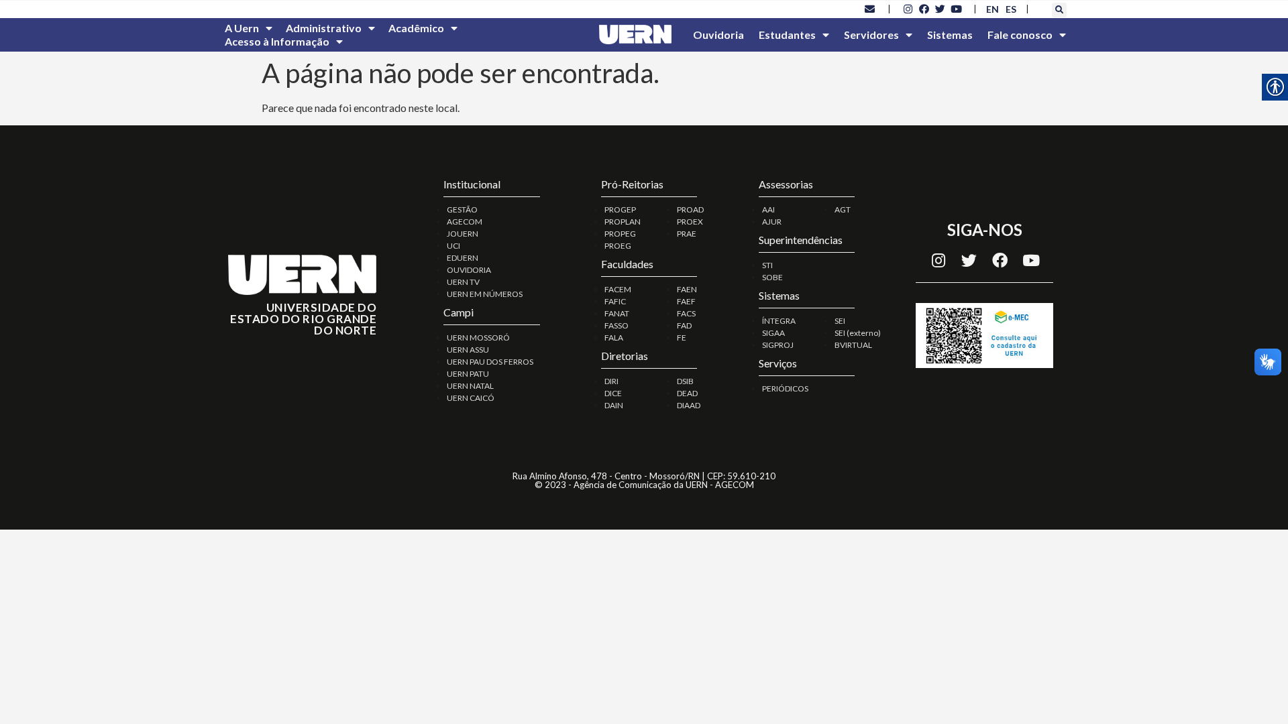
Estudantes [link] (787, 34)
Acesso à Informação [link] (277, 41)
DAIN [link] (613, 405)
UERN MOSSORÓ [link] (478, 338)
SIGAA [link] (773, 333)
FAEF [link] (686, 301)
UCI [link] (453, 246)
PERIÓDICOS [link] (785, 388)
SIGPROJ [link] (778, 345)
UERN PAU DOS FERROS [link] (490, 362)
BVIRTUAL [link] (853, 345)
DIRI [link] (611, 381)
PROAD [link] (690, 209)
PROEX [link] (690, 222)
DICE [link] (613, 393)
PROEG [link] (617, 246)
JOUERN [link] (462, 234)
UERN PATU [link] (468, 374)
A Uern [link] (242, 27)
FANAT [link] (616, 313)
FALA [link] (613, 338)
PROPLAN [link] (622, 222)
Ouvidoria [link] (718, 34)
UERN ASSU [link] (468, 350)
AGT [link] (843, 209)
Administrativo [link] (324, 27)
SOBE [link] (772, 277)
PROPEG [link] (620, 234)
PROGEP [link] (620, 209)
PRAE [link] (686, 234)
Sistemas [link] (950, 34)
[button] (1059, 10)
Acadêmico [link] (416, 27)
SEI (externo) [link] (858, 333)
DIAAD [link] (688, 405)
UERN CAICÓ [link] (470, 398)
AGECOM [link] (464, 222)
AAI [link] (768, 209)
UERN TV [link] (463, 282)
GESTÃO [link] (462, 209)
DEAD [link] (687, 393)
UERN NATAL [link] (470, 386)
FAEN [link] (687, 289)
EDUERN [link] (462, 258)
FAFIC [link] (615, 301)
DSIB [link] (685, 381)
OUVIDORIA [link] (469, 270)
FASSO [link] (616, 325)
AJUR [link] (772, 222)
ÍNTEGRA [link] (779, 321)
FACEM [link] (617, 289)
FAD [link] (684, 325)
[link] (870, 9)
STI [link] (767, 265)
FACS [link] (686, 313)
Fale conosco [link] (1020, 34)
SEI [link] (840, 321)
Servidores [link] (871, 34)
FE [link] (681, 338)
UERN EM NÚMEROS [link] (485, 294)
